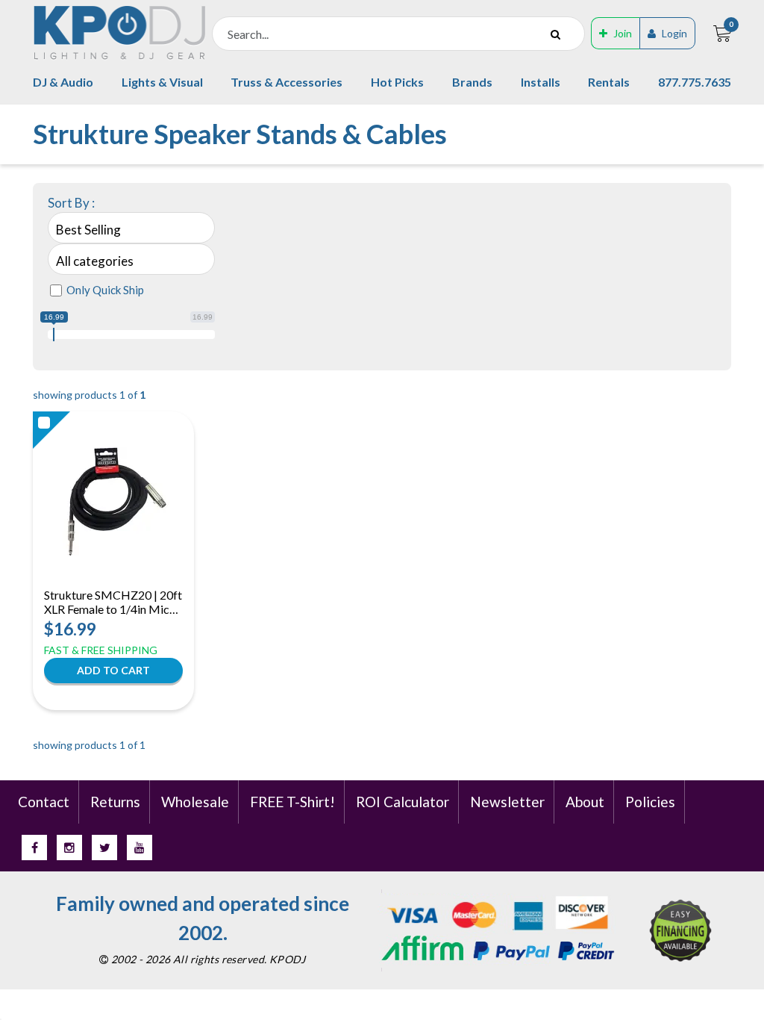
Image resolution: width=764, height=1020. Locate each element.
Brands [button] (472, 82)
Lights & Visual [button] (162, 82)
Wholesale (195, 801)
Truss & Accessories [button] (286, 82)
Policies (650, 801)
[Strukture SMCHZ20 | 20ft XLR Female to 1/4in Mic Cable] (113, 501)
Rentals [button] (609, 82)
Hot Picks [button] (397, 82)
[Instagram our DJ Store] (69, 847)
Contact (43, 801)
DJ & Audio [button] (63, 82)
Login (674, 33)
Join (622, 33)
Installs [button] (540, 82)
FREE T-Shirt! (292, 801)
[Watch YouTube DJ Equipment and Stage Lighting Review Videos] (139, 847)
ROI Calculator (402, 801)
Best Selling (88, 229)
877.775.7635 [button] (694, 82)
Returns (115, 801)
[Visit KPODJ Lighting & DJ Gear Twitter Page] (104, 847)
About (585, 801)
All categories (95, 261)
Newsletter (507, 801)
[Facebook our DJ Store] (34, 847)
